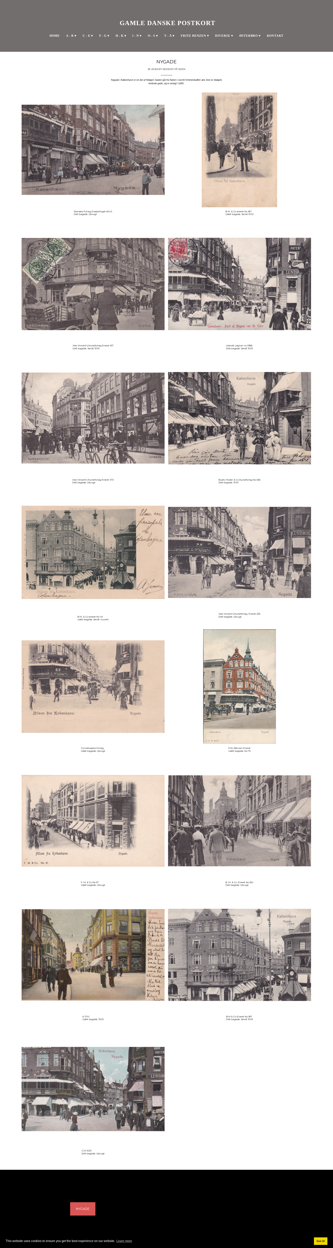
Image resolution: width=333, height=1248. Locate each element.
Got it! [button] (321, 1241)
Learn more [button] (124, 1241)
